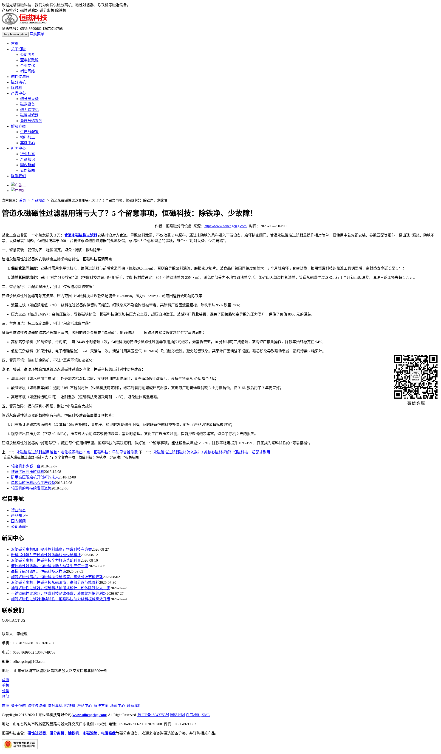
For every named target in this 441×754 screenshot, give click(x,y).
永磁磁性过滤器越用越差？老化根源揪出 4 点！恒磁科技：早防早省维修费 (77, 452)
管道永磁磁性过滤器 (80, 235)
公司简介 (27, 55)
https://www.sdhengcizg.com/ (225, 226)
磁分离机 (18, 82)
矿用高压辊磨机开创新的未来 (35, 477)
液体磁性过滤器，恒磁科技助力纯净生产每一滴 (49, 566)
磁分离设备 (29, 99)
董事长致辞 (29, 60)
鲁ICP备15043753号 (153, 715)
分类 (5, 691)
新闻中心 (18, 148)
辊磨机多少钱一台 (25, 466)
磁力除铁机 (29, 110)
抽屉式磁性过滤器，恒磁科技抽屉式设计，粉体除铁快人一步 (60, 588)
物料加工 (27, 137)
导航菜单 (37, 34)
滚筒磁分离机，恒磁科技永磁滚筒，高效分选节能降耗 (55, 582)
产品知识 (27, 159)
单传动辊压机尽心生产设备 (33, 483)
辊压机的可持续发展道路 (31, 488)
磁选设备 (27, 104)
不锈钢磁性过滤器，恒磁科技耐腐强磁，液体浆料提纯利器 (59, 593)
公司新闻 (27, 170)
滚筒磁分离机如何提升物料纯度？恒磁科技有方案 (51, 549)
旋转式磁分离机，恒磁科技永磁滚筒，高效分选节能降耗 (57, 577)
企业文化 (27, 66)
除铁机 (16, 88)
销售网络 (27, 71)
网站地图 (177, 715)
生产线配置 (29, 132)
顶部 (5, 696)
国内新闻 (27, 165)
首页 (14, 44)
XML (205, 715)
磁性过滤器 (20, 77)
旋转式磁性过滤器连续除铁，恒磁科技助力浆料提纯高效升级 (60, 599)
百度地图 (193, 715)
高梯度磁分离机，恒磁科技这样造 (38, 571)
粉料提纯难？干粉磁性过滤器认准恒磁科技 (46, 555)
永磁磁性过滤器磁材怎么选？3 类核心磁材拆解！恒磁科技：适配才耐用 (211, 452)
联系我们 (18, 176)
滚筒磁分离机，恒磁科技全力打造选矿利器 (46, 560)
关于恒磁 (18, 49)
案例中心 (27, 143)
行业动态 (27, 154)
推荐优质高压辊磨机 (27, 472)
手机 (5, 685)
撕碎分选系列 (31, 121)
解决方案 (18, 126)
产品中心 (18, 93)
